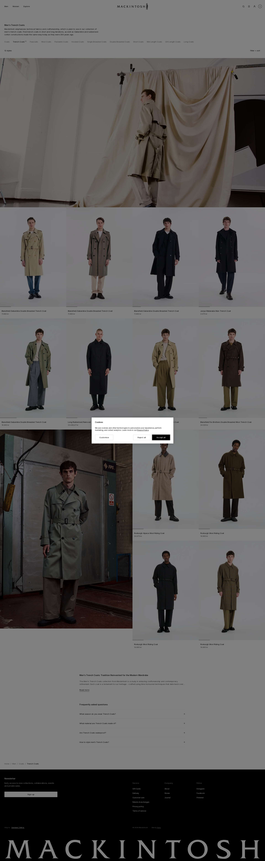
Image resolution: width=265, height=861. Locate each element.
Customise (104, 437)
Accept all (161, 437)
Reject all (142, 437)
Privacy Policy (143, 430)
